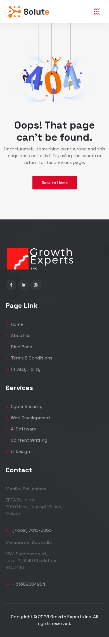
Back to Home (55, 182)
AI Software (23, 429)
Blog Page (21, 347)
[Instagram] (35, 284)
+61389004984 (28, 584)
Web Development (30, 418)
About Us (20, 335)
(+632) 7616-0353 (31, 530)
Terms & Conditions (31, 358)
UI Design (20, 451)
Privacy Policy (25, 369)
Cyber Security (26, 406)
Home (16, 324)
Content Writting (28, 440)
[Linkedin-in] (23, 284)
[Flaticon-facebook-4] (11, 284)
